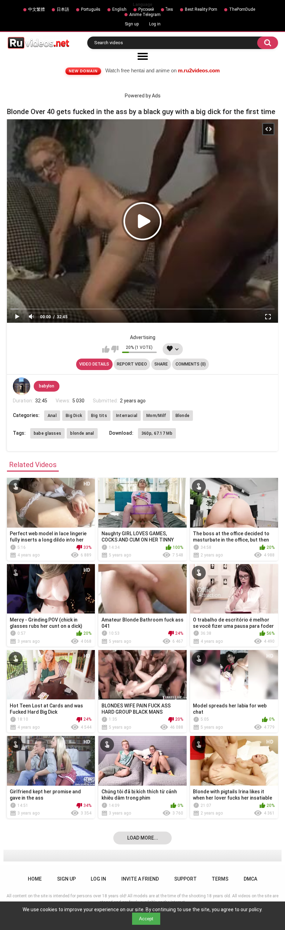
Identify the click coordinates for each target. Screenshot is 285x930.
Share (161, 364)
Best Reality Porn (201, 9)
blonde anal (82, 433)
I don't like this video (115, 349)
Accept (146, 918)
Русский (146, 9)
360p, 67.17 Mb (156, 433)
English (119, 9)
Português (90, 9)
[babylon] (21, 386)
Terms (220, 879)
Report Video (132, 364)
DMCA (250, 879)
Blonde (183, 415)
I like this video (105, 349)
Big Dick (74, 415)
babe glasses (48, 433)
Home (35, 879)
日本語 (63, 9)
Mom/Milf (156, 415)
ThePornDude (242, 9)
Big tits (99, 415)
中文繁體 (36, 9)
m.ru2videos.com (199, 70)
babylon (46, 386)
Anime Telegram (145, 14)
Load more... (142, 838)
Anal (52, 415)
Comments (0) (191, 364)
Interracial (126, 415)
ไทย (169, 9)
